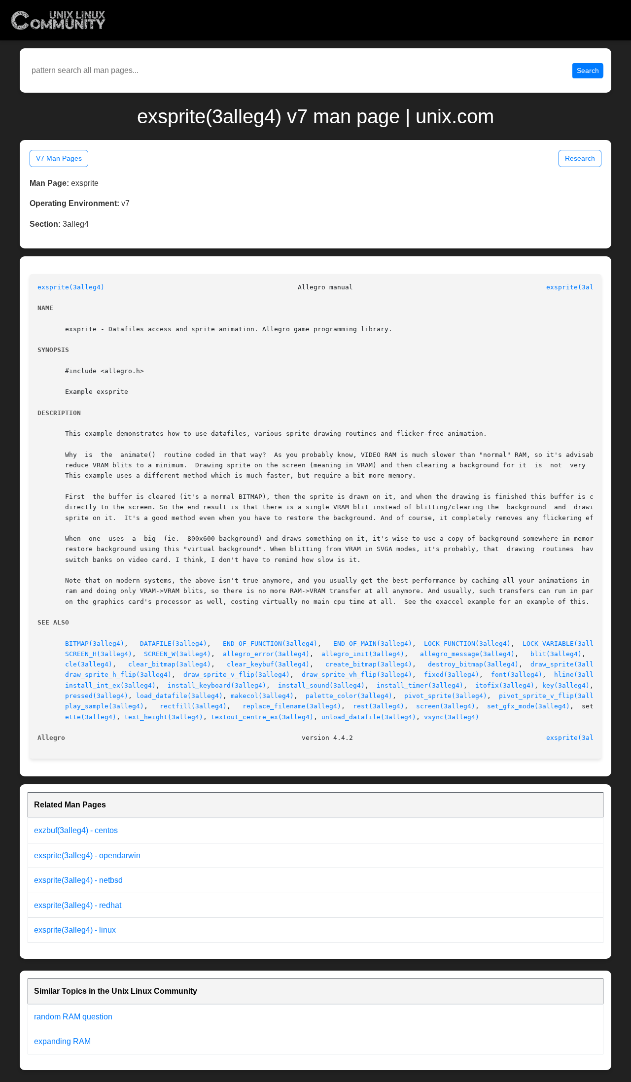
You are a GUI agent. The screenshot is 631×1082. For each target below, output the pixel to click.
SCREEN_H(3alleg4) (98, 654)
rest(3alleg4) (378, 706)
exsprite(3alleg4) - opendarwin (87, 855)
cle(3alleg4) (88, 664)
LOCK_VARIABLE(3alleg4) (566, 643)
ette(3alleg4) (90, 717)
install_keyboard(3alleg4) (217, 685)
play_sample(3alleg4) (104, 706)
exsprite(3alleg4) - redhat (77, 905)
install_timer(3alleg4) (420, 685)
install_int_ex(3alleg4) (110, 685)
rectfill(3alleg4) (193, 706)
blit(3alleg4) (556, 654)
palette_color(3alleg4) (349, 695)
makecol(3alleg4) (262, 695)
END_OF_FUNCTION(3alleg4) (270, 643)
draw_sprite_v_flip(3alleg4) (236, 674)
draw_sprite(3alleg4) (569, 664)
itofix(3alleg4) (504, 685)
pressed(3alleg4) (96, 695)
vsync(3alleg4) (451, 717)
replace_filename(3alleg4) (292, 706)
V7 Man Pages (59, 158)
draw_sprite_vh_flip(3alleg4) (357, 674)
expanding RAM (62, 1041)
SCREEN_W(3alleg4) (177, 654)
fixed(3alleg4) (451, 674)
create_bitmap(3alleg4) (368, 664)
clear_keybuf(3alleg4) (268, 664)
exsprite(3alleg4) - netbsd (78, 880)
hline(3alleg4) (581, 674)
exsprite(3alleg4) (71, 287)
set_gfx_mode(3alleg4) (528, 706)
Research (580, 158)
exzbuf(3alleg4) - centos (76, 830)
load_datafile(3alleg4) (179, 695)
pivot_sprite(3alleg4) (445, 695)
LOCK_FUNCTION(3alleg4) (467, 643)
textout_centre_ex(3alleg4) (262, 717)
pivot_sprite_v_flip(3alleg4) (554, 695)
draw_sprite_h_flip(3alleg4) (118, 674)
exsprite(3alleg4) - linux (75, 930)
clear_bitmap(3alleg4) (169, 664)
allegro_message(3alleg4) (467, 654)
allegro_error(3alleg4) (266, 654)
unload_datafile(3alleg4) (368, 717)
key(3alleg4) (566, 685)
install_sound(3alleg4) (321, 685)
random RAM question (73, 1016)
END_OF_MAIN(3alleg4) (372, 643)
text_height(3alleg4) (163, 717)
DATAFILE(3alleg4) (173, 643)
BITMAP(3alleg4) (94, 643)
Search (588, 70)
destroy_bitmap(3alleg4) (473, 664)
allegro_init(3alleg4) (362, 654)
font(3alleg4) (516, 674)
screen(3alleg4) (445, 706)
